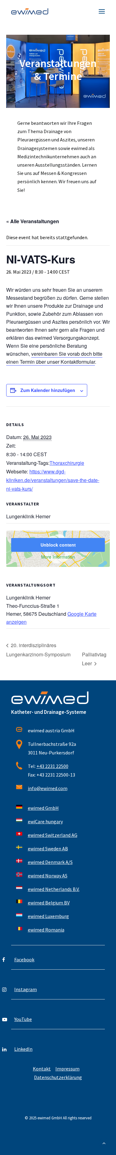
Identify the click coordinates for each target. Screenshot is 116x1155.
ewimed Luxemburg (48, 916)
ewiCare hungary (45, 821)
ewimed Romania (46, 930)
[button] (102, 11)
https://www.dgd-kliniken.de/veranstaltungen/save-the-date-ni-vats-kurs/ (52, 480)
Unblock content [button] (58, 545)
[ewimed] (29, 11)
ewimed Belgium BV (49, 903)
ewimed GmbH (43, 808)
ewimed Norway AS (47, 875)
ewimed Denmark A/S (50, 862)
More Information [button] (58, 557)
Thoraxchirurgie (66, 462)
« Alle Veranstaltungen (32, 221)
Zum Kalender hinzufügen (47, 390)
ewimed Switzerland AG (52, 835)
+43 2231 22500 (52, 766)
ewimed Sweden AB (48, 848)
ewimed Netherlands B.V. (53, 889)
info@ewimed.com (47, 788)
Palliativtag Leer (94, 659)
